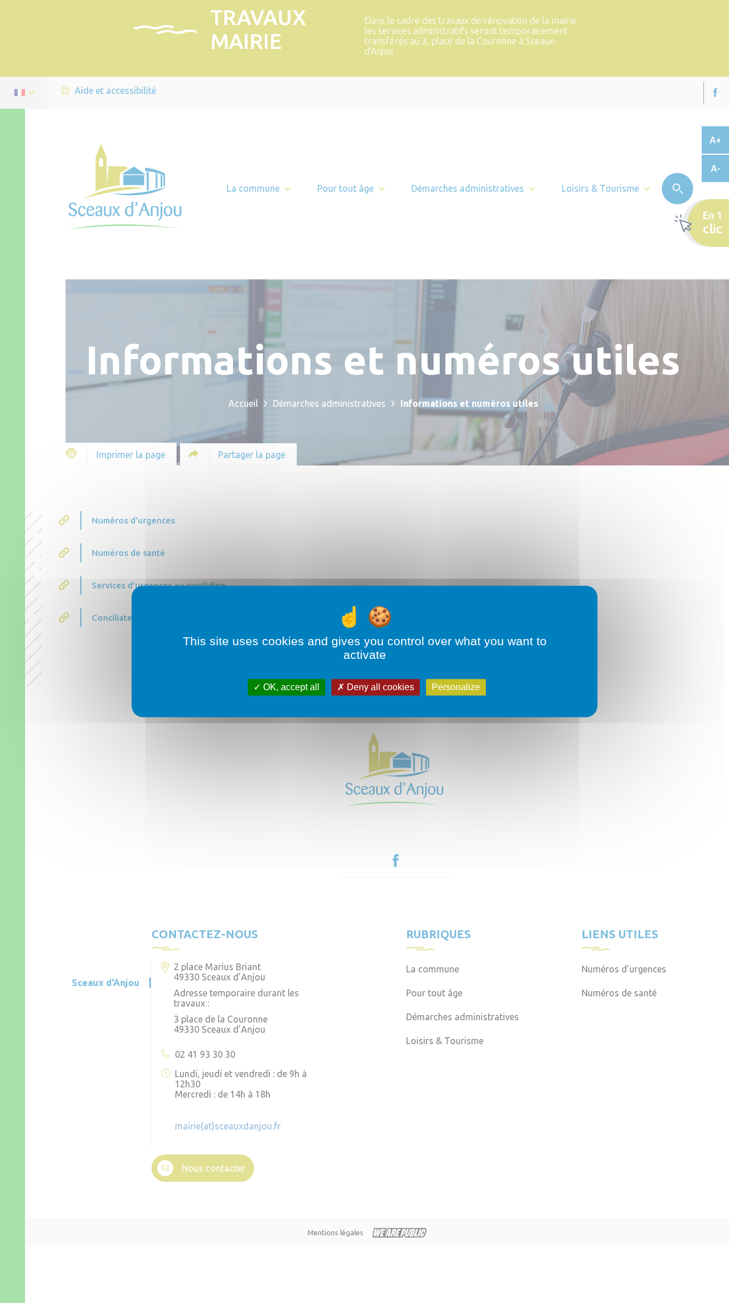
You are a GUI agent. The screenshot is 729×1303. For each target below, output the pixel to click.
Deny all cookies (379, 687)
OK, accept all (290, 687)
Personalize (456, 687)
